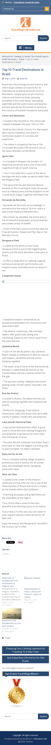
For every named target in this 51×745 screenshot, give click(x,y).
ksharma (23, 78)
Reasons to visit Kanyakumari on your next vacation (11, 623)
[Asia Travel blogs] (16, 707)
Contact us (9, 9)
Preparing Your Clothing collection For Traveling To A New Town (25, 650)
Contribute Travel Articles (26, 2)
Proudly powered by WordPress (18, 738)
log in (13, 668)
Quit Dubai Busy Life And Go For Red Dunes (25, 659)
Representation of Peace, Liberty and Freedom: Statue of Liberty (32, 593)
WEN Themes (27, 741)
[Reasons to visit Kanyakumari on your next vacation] (11, 613)
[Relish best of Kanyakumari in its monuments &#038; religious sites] (13, 591)
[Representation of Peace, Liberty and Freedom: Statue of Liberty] (34, 582)
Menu (28, 47)
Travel (21, 59)
